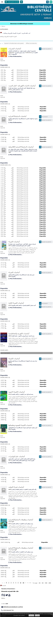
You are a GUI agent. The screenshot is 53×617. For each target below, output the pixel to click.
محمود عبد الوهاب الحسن (32, 118)
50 (42, 583)
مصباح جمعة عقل (13, 88)
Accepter (37, 615)
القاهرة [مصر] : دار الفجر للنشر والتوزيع (20, 305)
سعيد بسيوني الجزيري (20, 52)
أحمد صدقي (33, 305)
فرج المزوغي (25, 336)
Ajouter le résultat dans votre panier (14, 43)
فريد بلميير (17, 458)
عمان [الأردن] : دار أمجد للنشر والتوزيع (16, 118)
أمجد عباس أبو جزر (22, 88)
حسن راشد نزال (30, 274)
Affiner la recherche (31, 43)
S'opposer (31, 615)
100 (46, 583)
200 (50, 583)
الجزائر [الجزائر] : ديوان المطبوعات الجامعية (18, 150)
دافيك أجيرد (25, 244)
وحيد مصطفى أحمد (29, 523)
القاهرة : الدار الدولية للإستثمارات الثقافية (21, 245)
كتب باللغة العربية (26, 33)
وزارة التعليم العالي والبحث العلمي (27, 458)
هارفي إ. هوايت (23, 51)
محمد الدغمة (31, 336)
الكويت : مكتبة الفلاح (16, 336)
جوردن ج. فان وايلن (33, 149)
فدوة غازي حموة (27, 427)
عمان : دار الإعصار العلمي (17, 89)
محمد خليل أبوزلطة (31, 88)
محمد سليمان (12, 244)
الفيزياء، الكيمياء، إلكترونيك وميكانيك (12, 33)
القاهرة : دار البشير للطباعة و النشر (19, 489)
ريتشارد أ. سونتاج (24, 149)
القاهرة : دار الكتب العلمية (17, 394)
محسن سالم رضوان (15, 149)
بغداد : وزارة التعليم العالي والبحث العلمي (21, 460)
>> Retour (2, 26)
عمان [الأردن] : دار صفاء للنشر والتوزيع (16, 361)
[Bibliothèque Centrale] (9, 8)
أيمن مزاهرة (34, 427)
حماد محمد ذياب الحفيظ (31, 361)
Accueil (4, 585)
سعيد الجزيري (19, 244)
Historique (21, 2)
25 (39, 583)
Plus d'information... (16, 56)
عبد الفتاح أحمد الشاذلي (13, 51)
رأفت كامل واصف (32, 489)
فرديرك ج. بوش (32, 244)
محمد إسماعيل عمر (29, 394)
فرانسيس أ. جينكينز (31, 51)
